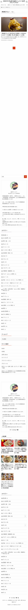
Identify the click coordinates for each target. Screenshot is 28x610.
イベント (6, 317)
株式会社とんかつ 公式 (12, 600)
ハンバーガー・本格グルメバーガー (12, 283)
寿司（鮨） (7, 241)
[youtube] (17, 430)
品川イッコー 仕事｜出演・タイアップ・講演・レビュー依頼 (14, 367)
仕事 (19, 600)
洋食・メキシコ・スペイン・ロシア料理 (13, 280)
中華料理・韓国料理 (9, 271)
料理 (5, 308)
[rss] (18, 597)
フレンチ (6, 265)
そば (5, 256)
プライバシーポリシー (7, 360)
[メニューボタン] (1, 2)
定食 (5, 293)
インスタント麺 (7, 250)
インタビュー (7, 320)
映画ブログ (14, 602)
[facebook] (10, 430)
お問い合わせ (5, 354)
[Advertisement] (14, 113)
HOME (3, 351)
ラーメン (6, 247)
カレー (5, 277)
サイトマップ (5, 357)
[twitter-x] (12, 430)
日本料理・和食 (8, 253)
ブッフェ (6, 296)
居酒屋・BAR (7, 299)
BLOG (3, 348)
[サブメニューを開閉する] (25, 253)
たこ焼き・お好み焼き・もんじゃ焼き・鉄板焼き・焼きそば (14, 289)
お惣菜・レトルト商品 (9, 305)
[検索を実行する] (25, 176)
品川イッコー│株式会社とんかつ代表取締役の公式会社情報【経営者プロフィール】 (13, 371)
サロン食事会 (7, 314)
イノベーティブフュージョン (10, 285)
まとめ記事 (7, 238)
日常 (5, 326)
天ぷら (5, 244)
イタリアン (6, 268)
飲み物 (5, 235)
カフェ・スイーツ (8, 302)
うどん (5, 259)
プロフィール (5, 363)
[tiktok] (16, 430)
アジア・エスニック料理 (9, 274)
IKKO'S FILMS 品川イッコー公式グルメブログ (14, 1)
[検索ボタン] (26, 2)
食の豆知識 (6, 311)
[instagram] (14, 430)
